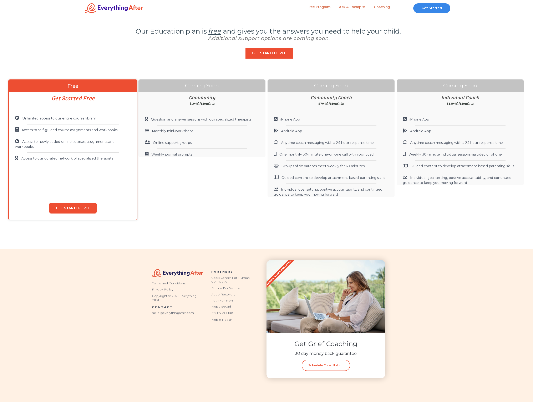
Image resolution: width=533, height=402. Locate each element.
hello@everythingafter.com (173, 313)
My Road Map (222, 312)
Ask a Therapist (352, 7)
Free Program (319, 7)
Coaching (382, 7)
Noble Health (221, 320)
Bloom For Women (226, 288)
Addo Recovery (223, 294)
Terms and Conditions (169, 283)
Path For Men (222, 300)
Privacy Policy (162, 289)
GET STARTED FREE (73, 208)
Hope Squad (221, 306)
